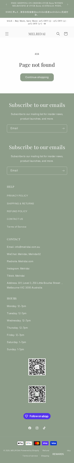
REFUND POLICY (17, 211)
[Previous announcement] (6, 4)
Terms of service (30, 456)
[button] (7, 34)
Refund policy (49, 450)
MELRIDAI (16, 450)
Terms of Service (17, 226)
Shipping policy (48, 456)
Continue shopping (37, 77)
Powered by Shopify (30, 450)
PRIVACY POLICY (17, 195)
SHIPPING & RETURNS (20, 203)
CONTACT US (15, 219)
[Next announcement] (67, 4)
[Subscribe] (63, 128)
